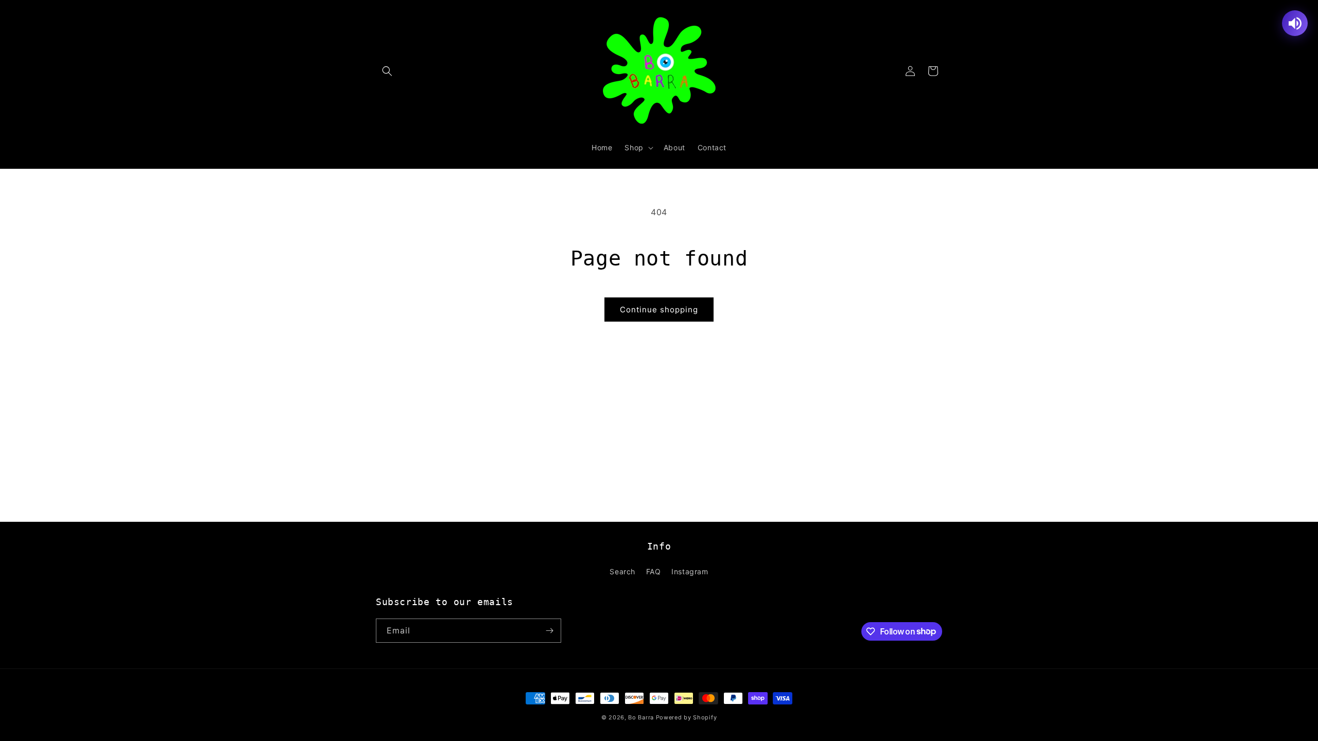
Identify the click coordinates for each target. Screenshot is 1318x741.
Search (622, 571)
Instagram (689, 571)
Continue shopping (659, 309)
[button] (387, 71)
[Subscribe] (549, 631)
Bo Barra (641, 717)
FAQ (653, 571)
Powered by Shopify (686, 717)
